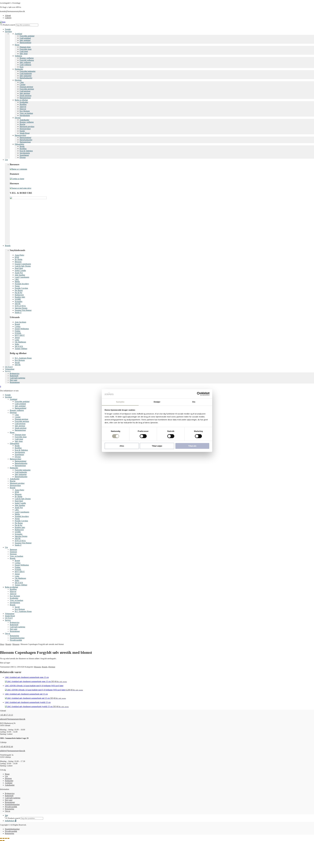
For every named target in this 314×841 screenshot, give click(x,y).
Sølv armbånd (25, 40)
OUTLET (9, 367)
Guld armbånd (25, 38)
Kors (21, 67)
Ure (6, 160)
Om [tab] (193, 402)
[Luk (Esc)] (8, 838)
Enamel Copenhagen (23, 264)
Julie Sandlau (20, 275)
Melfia (17, 281)
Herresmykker (25, 129)
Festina (17, 331)
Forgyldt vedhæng (27, 60)
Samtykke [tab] (120, 402)
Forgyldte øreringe (27, 89)
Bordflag (23, 104)
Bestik (22, 146)
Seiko (17, 344)
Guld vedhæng (25, 65)
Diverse (18, 118)
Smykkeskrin (25, 115)
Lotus (17, 340)
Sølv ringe (24, 54)
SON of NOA (20, 306)
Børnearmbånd (25, 42)
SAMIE (18, 299)
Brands (7, 246)
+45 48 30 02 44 (6, 746)
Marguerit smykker (27, 126)
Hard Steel (19, 268)
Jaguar (17, 337)
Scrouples (18, 301)
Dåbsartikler (19, 144)
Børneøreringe (25, 98)
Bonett (17, 324)
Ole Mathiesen (20, 342)
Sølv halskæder (26, 76)
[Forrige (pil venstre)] (1, 840)
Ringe (17, 45)
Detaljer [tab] (157, 402)
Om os (7, 633)
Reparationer (15, 382)
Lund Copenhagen (22, 277)
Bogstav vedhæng (27, 58)
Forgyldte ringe (26, 49)
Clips (22, 82)
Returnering (14, 636)
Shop (2, 644)
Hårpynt (23, 109)
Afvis (122, 446)
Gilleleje (8, 18)
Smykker (8, 31)
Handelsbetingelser (17, 638)
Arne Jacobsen (20, 322)
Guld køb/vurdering (17, 378)
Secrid (17, 362)
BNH (17, 257)
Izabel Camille (20, 270)
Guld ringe (24, 51)
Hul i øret (13, 380)
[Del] (6, 838)
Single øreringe (25, 96)
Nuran (17, 286)
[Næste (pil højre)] (3, 840)
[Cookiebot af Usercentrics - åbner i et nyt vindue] (198, 394)
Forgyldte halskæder (27, 71)
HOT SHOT (20, 335)
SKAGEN (19, 346)
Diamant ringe (25, 47)
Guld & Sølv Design (23, 266)
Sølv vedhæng (25, 62)
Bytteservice (14, 373)
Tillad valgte (157, 446)
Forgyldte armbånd (27, 36)
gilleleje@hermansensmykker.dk (12, 751)
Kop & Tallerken (26, 151)
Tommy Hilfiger (21, 349)
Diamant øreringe (26, 87)
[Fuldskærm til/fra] (3, 838)
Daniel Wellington (22, 329)
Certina (17, 326)
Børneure (13, 549)
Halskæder (19, 69)
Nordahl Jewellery (22, 284)
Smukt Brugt (25, 133)
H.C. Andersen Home (23, 358)
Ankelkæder (24, 120)
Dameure (13, 552)
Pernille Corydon (21, 288)
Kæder (22, 131)
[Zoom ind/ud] (1, 838)
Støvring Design (21, 308)
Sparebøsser (24, 155)
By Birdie (18, 259)
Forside (8, 29)
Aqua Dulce (19, 255)
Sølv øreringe (25, 93)
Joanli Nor (19, 273)
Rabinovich (19, 295)
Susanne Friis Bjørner (23, 310)
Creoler (22, 84)
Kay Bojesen (25, 111)
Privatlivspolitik (16, 640)
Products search (9, 25)
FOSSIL (18, 333)
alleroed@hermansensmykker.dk (12, 719)
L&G (17, 279)
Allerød (8, 15)
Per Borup (19, 290)
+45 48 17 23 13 (6, 715)
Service (8, 620)
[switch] (143, 436)
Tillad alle (192, 446)
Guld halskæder (26, 73)
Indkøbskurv (10, 821)
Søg (6, 815)
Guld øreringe (25, 91)
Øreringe (18, 80)
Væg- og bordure (26, 113)
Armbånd (18, 34)
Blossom (18, 262)
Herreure (13, 554)
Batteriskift (14, 376)
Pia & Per (18, 293)
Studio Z (18, 312)
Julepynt (23, 107)
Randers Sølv (20, 297)
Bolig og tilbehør (21, 100)
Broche (22, 124)
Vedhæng (18, 56)
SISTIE (18, 304)
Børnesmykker (20, 135)
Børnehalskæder (26, 78)
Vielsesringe (9, 369)
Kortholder (24, 102)
